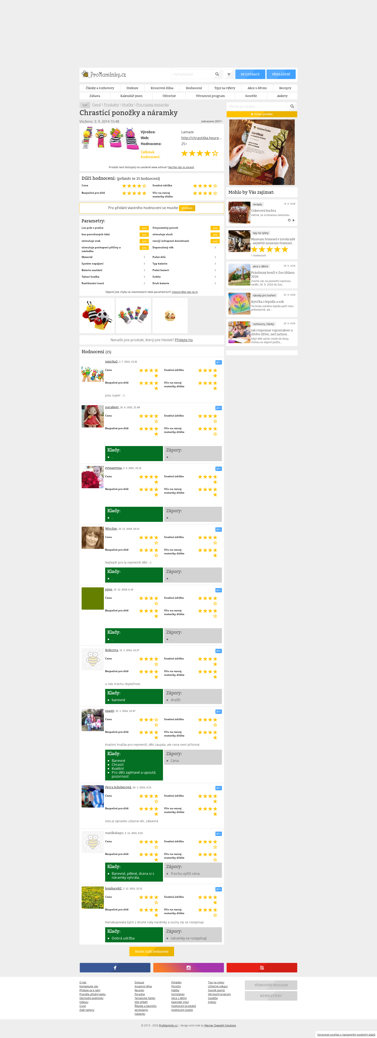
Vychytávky (178, 994)
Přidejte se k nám (89, 990)
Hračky (127, 104)
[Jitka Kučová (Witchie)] (93, 538)
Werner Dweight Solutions (220, 1025)
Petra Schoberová (118, 787)
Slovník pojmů (216, 990)
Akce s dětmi (179, 998)
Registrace (250, 74)
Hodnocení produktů (183, 1006)
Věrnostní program (219, 994)
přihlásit (187, 208)
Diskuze (139, 982)
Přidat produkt (263, 114)
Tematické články (145, 998)
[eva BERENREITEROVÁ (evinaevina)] (93, 477)
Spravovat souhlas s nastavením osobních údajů (346, 1034)
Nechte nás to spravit (181, 167)
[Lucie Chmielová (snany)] (93, 720)
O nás (82, 982)
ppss (108, 589)
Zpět (84, 105)
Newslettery (271, 996)
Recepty (139, 990)
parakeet (112, 407)
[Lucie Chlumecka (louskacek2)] (93, 897)
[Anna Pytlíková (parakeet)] (93, 416)
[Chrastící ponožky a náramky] (110, 138)
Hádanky (140, 1014)
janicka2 (111, 361)
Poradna (140, 994)
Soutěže (213, 998)
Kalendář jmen (180, 1002)
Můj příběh (141, 1002)
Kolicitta (111, 650)
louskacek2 (113, 888)
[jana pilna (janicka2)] (93, 371)
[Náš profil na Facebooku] (115, 967)
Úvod (96, 104)
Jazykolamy (141, 1010)
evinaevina (113, 468)
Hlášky (175, 990)
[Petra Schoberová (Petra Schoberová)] (93, 796)
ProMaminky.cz (168, 1025)
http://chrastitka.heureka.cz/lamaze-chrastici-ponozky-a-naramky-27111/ (201, 137)
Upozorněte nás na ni (185, 292)
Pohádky (176, 982)
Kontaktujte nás (88, 986)
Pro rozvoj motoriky (152, 104)
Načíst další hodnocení (151, 951)
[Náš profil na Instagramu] (188, 967)
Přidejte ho (184, 339)
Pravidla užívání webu (92, 994)
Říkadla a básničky (146, 1006)
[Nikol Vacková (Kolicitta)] (93, 659)
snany (109, 711)
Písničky (176, 986)
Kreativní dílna (143, 986)
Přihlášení (281, 74)
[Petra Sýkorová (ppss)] (93, 598)
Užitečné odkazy (218, 986)
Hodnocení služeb (182, 1010)
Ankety (212, 1002)
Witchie (111, 528)
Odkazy (83, 1002)
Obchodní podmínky (91, 998)
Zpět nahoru (86, 1010)
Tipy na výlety (216, 982)
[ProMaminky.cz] (105, 74)
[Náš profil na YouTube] (262, 967)
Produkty (111, 104)
